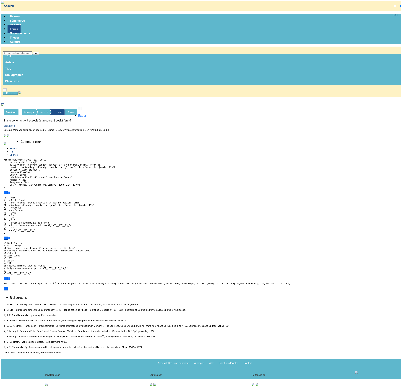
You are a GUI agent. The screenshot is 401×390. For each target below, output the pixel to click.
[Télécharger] (9, 193)
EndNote (14, 154)
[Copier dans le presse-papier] (6, 192)
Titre (8, 68)
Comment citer (31, 141)
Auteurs (15, 42)
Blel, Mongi (10, 125)
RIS (11, 151)
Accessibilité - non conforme (173, 363)
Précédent (11, 112)
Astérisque (29, 112)
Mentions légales (228, 363)
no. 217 (44, 112)
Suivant (71, 112)
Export (82, 115)
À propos (199, 363)
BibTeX (13, 148)
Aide (211, 363)
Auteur (9, 62)
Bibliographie (14, 75)
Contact (247, 363)
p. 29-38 (58, 112)
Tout (36, 53)
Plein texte (12, 81)
